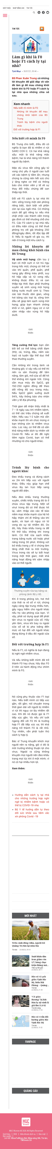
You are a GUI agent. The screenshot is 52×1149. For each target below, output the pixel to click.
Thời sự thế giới (37, 968)
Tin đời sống (36, 1008)
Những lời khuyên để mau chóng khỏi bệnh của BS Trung (32, 115)
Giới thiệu (7, 8)
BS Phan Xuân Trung (24, 78)
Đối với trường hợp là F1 (27, 129)
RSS (15, 1134)
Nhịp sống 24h (18, 8)
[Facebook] (43, 12)
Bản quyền (7, 1136)
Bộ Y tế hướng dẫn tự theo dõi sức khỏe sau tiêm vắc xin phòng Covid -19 (32, 813)
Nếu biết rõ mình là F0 (26, 107)
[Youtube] (47, 12)
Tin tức (29, 8)
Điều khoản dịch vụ (28, 1134)
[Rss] (39, 12)
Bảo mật (42, 1134)
